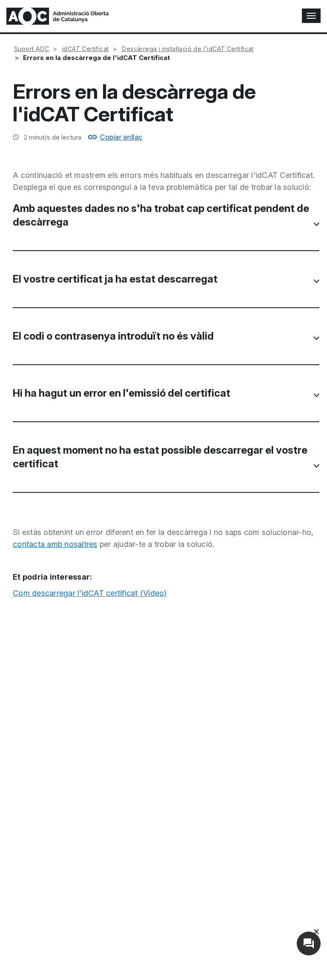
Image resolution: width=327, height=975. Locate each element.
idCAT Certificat (85, 48)
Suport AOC (31, 48)
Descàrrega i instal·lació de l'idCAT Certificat (187, 48)
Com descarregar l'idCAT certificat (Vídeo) (90, 593)
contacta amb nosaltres (55, 544)
